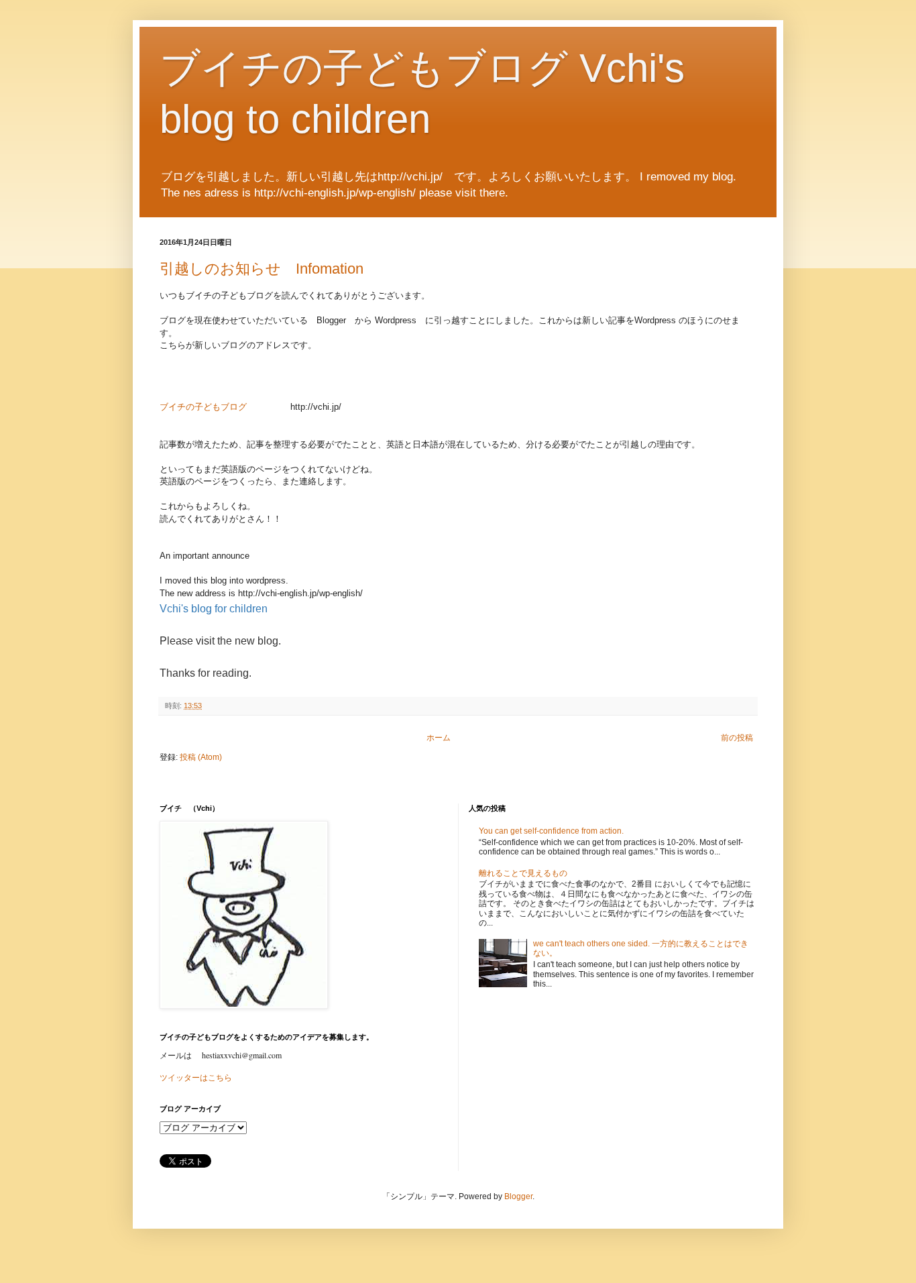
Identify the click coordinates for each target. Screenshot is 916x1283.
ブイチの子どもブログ (203, 407)
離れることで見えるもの (523, 873)
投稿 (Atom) (201, 757)
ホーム (438, 737)
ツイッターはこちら (196, 1077)
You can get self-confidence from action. (551, 831)
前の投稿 (737, 737)
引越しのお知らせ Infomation (261, 268)
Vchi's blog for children (214, 608)
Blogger (518, 1196)
